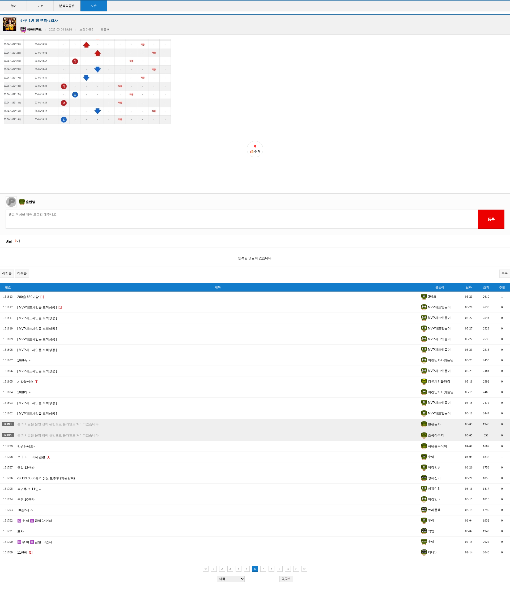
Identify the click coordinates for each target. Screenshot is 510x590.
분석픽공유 (67, 6)
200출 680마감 (30, 297)
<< (205, 568)
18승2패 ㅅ (25, 510)
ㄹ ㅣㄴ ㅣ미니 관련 (33, 457)
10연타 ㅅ (24, 392)
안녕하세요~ (26, 446)
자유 (94, 6)
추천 (502, 287)
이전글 (7, 273)
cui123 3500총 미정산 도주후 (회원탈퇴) (46, 478)
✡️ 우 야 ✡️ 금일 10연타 (34, 542)
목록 (505, 273)
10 (288, 568)
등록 (491, 219)
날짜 (469, 287)
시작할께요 (27, 382)
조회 (486, 287)
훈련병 (30, 202)
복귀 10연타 (26, 499)
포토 (40, 6)
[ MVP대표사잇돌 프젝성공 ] (39, 307)
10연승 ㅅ (24, 360)
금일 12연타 (26, 468)
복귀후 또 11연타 (29, 489)
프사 (20, 531)
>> (304, 568)
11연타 (24, 552)
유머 (13, 6)
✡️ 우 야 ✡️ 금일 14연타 (34, 521)
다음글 (22, 273)
